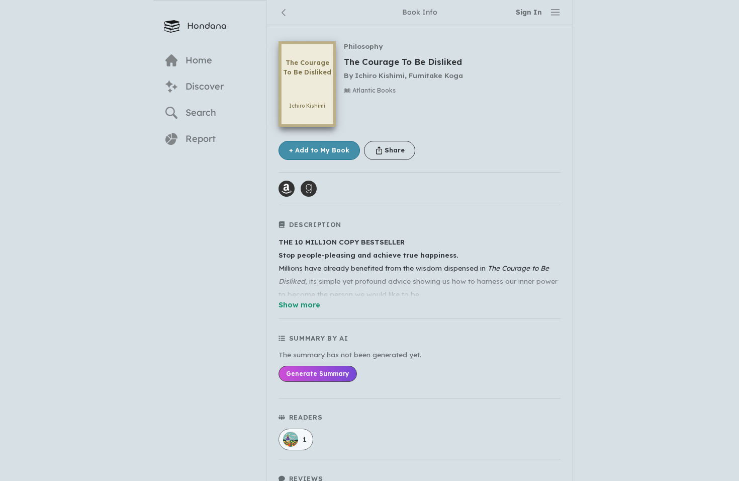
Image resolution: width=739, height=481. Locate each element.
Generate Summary (317, 373)
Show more (299, 304)
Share (395, 150)
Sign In (529, 12)
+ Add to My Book (319, 150)
